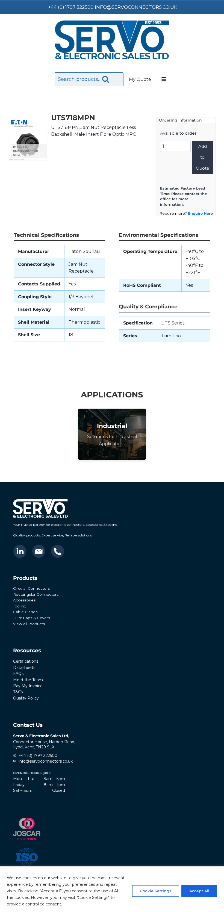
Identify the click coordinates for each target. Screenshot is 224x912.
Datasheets (24, 667)
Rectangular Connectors (35, 594)
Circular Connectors (31, 588)
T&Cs (18, 691)
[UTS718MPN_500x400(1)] (27, 145)
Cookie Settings (155, 891)
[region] (112, 889)
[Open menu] (163, 79)
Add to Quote (202, 157)
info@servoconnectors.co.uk (46, 761)
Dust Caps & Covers (31, 618)
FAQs (18, 673)
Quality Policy (26, 698)
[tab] (27, 155)
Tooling (19, 606)
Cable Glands (25, 612)
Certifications (25, 661)
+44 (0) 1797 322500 (38, 755)
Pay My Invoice (28, 685)
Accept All (199, 891)
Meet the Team (28, 679)
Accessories (24, 600)
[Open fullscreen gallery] (41, 155)
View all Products (29, 624)
